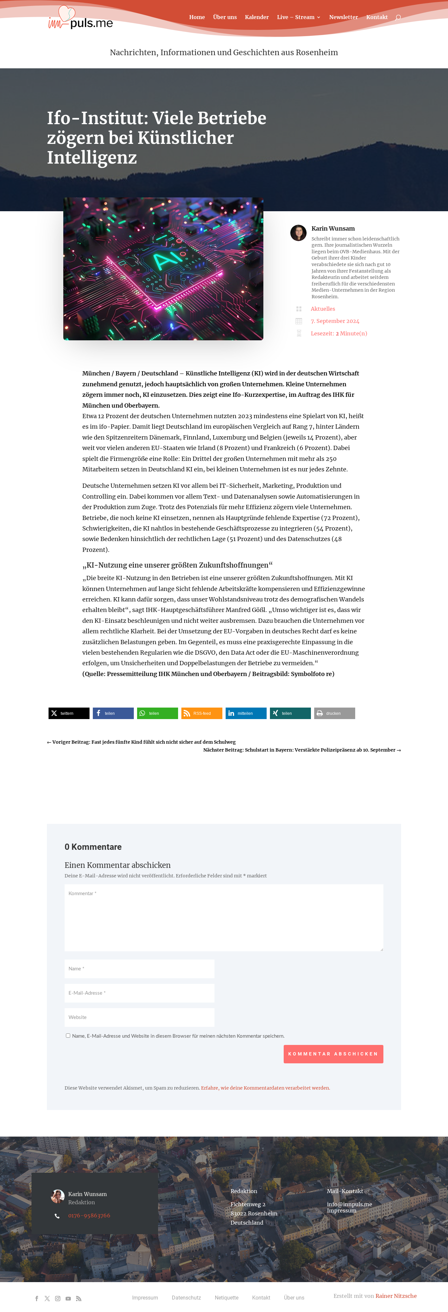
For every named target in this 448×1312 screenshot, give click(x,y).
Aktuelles (323, 308)
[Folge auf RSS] (78, 1298)
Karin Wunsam (333, 228)
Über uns (225, 17)
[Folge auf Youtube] (68, 1298)
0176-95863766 (89, 1215)
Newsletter (343, 17)
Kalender (257, 17)
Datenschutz (186, 1298)
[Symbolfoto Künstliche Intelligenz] (163, 339)
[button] (69, 713)
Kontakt (377, 17)
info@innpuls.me (349, 1204)
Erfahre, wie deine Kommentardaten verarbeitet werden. (265, 1088)
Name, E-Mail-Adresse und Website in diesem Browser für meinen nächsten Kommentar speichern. (178, 1036)
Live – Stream (296, 17)
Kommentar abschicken (333, 1053)
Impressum (341, 1210)
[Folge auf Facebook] (36, 1298)
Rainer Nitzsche (396, 1296)
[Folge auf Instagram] (57, 1298)
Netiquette (226, 1298)
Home (197, 17)
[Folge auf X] (47, 1298)
